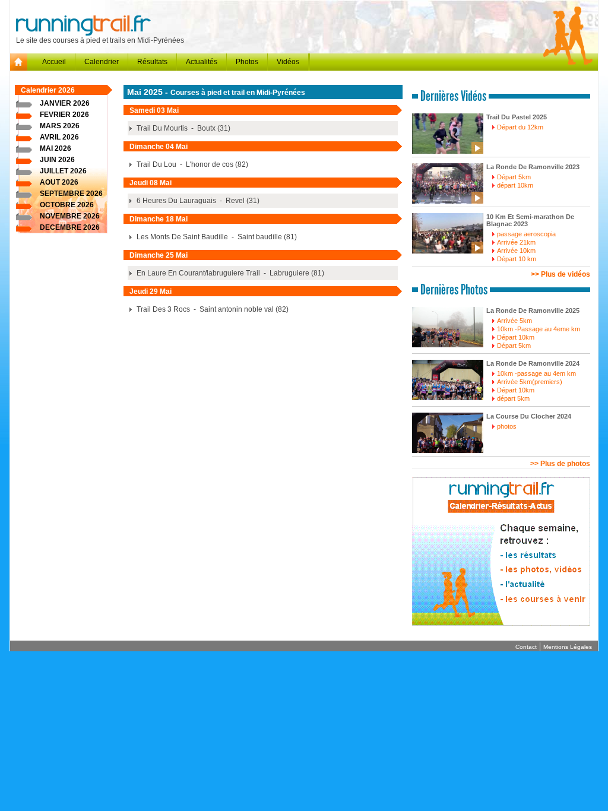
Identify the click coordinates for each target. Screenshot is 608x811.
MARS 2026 (60, 126)
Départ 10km (515, 337)
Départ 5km (514, 176)
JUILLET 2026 (63, 171)
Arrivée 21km (516, 242)
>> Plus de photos (560, 464)
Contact (526, 647)
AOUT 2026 (59, 182)
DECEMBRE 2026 (70, 227)
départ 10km (515, 185)
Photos (247, 62)
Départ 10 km (516, 258)
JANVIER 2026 (65, 103)
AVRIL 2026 (59, 137)
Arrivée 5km (514, 320)
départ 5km (513, 398)
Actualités (201, 62)
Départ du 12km (520, 127)
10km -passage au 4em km (536, 373)
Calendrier (101, 62)
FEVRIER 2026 (64, 114)
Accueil (54, 62)
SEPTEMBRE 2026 (71, 193)
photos (507, 426)
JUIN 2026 (57, 160)
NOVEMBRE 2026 (70, 216)
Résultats (152, 62)
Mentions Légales (567, 647)
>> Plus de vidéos (560, 274)
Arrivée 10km (516, 250)
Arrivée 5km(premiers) (529, 381)
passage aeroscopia (526, 233)
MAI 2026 (55, 148)
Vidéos (288, 62)
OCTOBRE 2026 (67, 205)
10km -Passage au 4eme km (538, 328)
